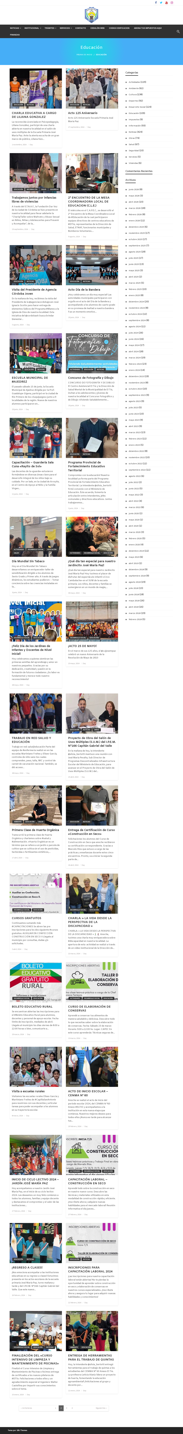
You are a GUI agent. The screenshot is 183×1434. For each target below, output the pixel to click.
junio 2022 (134, 488)
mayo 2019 (134, 557)
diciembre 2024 (136, 301)
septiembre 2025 (137, 245)
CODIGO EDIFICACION (119, 28)
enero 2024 (134, 370)
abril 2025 (134, 277)
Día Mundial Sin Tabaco (28, 561)
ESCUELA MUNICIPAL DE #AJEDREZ (30, 380)
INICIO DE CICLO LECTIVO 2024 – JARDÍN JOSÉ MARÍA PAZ (35, 1181)
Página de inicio (84, 55)
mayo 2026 (134, 196)
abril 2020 (134, 526)
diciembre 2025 (136, 227)
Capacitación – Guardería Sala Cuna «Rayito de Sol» (33, 464)
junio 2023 (134, 414)
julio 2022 (133, 482)
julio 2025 (133, 258)
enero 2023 (134, 445)
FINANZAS (15, 35)
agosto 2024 (135, 326)
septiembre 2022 (137, 470)
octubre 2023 (135, 389)
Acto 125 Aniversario (83, 113)
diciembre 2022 (136, 451)
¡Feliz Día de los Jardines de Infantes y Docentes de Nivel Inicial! (32, 650)
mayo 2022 (134, 495)
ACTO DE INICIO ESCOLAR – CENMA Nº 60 (88, 1093)
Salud (43, 189)
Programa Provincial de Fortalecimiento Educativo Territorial (86, 466)
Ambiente (18, 822)
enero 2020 (134, 544)
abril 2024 (134, 351)
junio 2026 (134, 189)
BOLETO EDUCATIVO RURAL (32, 1007)
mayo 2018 (134, 600)
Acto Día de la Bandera (84, 290)
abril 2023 (134, 426)
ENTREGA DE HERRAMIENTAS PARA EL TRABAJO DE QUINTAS (91, 1358)
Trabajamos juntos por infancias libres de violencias (34, 200)
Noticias (14, 28)
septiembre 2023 (137, 395)
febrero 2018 (135, 619)
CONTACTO (80, 28)
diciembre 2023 (136, 376)
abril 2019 (134, 563)
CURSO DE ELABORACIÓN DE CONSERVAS (89, 1009)
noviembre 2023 (137, 382)
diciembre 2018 (136, 569)
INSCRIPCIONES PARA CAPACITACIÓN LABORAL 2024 (90, 1270)
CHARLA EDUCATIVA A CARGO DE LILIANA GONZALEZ (34, 115)
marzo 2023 (135, 432)
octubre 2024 (135, 314)
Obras (96, 730)
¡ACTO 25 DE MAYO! (82, 646)
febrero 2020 (135, 538)
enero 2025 (134, 295)
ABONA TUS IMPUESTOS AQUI (148, 28)
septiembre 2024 (137, 320)
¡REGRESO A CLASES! (27, 1268)
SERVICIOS (65, 28)
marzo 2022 (135, 507)
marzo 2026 (135, 208)
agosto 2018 (135, 582)
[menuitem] (15, 28)
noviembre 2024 (137, 308)
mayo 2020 (134, 520)
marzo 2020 (135, 532)
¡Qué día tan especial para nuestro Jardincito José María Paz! (92, 563)
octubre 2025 (135, 239)
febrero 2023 (135, 439)
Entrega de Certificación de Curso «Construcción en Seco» (91, 832)
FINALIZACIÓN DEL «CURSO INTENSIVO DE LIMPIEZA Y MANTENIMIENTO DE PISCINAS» (35, 1360)
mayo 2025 (134, 270)
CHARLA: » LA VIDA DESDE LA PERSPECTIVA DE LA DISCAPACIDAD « (90, 922)
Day (31, 145)
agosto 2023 (135, 401)
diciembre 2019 (136, 551)
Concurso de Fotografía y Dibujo (91, 378)
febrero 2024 (135, 364)
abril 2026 (134, 202)
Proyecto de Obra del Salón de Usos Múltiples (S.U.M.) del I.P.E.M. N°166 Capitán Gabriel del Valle (92, 742)
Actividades (75, 370)
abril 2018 (134, 607)
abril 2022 (134, 501)
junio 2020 (134, 513)
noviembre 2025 (137, 233)
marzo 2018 (135, 613)
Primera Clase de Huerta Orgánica (35, 830)
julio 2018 (133, 588)
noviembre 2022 (137, 457)
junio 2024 (134, 339)
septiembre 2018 (137, 576)
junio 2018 (134, 594)
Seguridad (54, 189)
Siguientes (100, 1408)
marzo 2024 (135, 357)
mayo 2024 (134, 345)
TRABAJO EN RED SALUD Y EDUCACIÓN (31, 740)
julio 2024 (133, 333)
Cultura (17, 370)
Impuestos (134, 119)
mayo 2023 (134, 420)
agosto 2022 (135, 476)
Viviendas (133, 163)
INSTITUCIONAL (32, 28)
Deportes (133, 101)
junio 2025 (134, 264)
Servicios (133, 157)
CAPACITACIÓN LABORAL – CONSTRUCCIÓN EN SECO (87, 1181)
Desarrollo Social (36, 550)
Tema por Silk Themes (17, 1430)
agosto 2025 (135, 252)
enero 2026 (134, 220)
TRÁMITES (49, 28)
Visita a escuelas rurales (28, 1091)
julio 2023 (133, 407)
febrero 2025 (135, 289)
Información (32, 189)
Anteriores (27, 1408)
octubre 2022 (135, 463)
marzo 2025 (135, 283)
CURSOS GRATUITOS (26, 918)
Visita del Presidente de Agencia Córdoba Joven (34, 292)
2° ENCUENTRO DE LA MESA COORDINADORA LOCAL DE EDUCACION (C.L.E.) (89, 202)
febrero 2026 (135, 214)
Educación (18, 105)
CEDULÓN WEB (97, 28)
